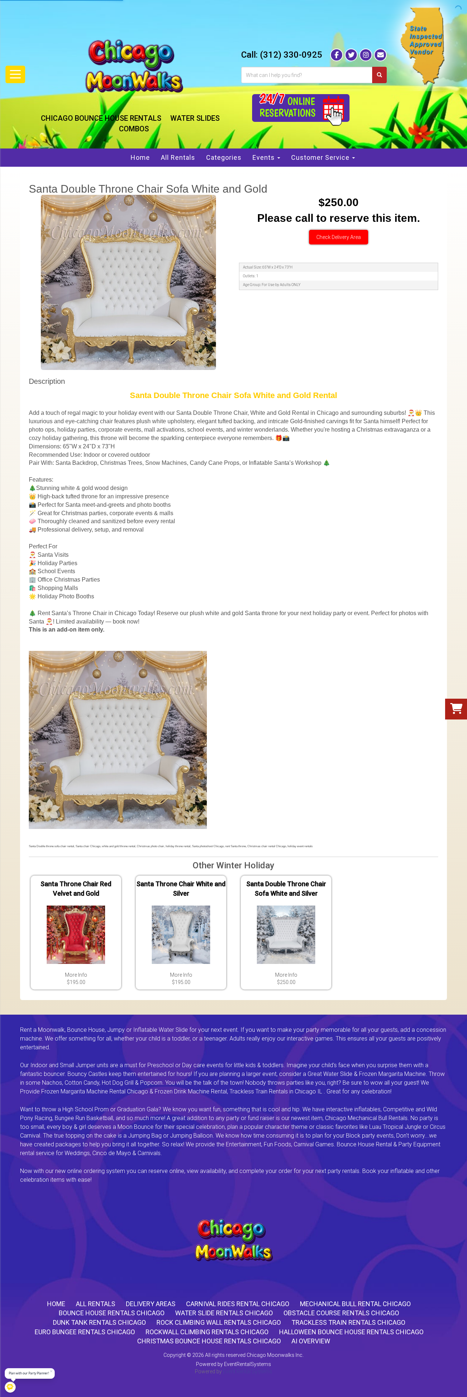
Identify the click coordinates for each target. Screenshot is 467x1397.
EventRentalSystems (247, 1364)
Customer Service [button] (321, 157)
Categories (224, 157)
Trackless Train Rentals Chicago (348, 1322)
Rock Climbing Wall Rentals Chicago (219, 1322)
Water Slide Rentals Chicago (224, 1313)
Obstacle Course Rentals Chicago (341, 1313)
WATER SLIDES (195, 118)
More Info (76, 975)
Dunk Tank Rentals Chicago (99, 1322)
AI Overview (311, 1341)
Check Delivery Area (338, 237)
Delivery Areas (150, 1304)
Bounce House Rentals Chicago (112, 1313)
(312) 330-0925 (291, 55)
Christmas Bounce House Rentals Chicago (209, 1341)
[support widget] (454, 1383)
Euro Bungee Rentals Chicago (85, 1332)
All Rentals (178, 157)
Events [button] (264, 157)
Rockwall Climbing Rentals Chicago (207, 1332)
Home (140, 157)
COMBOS (134, 128)
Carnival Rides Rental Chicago (237, 1304)
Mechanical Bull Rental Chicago (355, 1304)
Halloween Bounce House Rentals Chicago (351, 1332)
